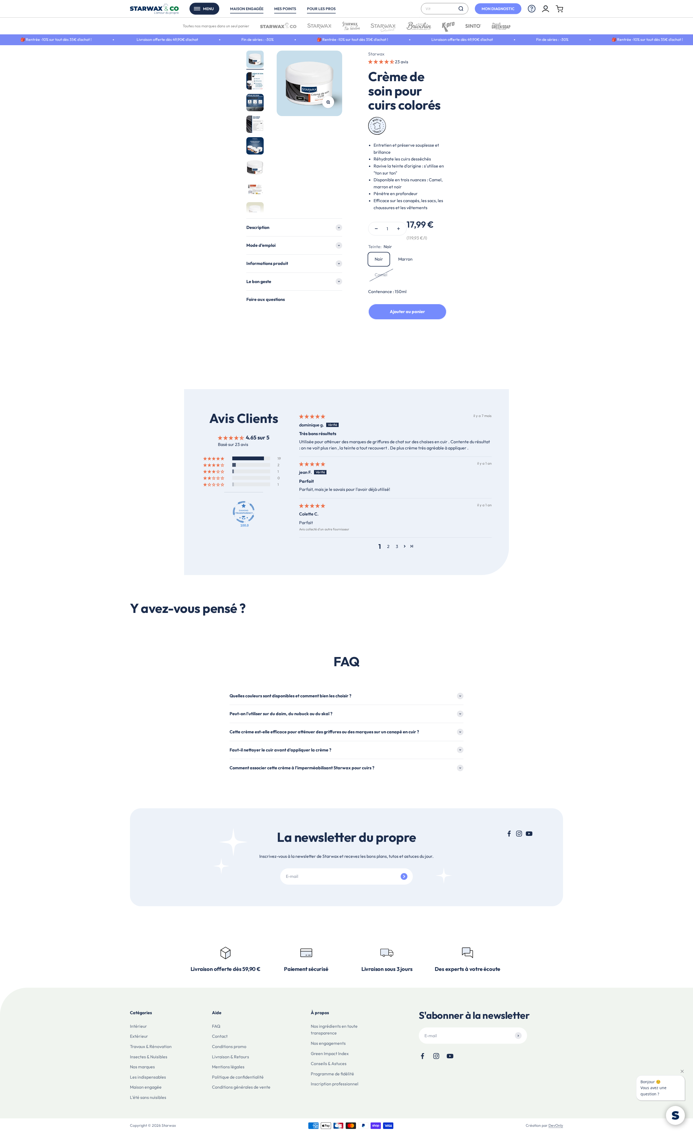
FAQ (216, 1026)
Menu (208, 8)
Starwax (376, 54)
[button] (381, 61)
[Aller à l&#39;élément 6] (255, 168)
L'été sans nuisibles (148, 1097)
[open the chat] (675, 1115)
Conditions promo (229, 1046)
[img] (312, 416)
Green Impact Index (330, 1053)
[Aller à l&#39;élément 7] (255, 189)
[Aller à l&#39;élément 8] (255, 211)
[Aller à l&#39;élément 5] (255, 146)
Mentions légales (228, 1066)
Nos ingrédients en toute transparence (334, 1029)
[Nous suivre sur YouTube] (529, 833)
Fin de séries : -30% (210, 39)
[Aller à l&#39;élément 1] (255, 60)
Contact (220, 1036)
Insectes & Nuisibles (148, 1056)
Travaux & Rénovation (151, 1046)
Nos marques (142, 1066)
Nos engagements (328, 1043)
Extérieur (139, 1036)
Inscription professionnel (334, 1083)
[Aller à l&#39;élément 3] (255, 103)
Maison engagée (246, 8)
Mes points (285, 8)
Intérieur (138, 1026)
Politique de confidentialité (238, 1077)
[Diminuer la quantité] (376, 228)
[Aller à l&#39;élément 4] (255, 125)
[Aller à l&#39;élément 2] (255, 81)
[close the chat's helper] (682, 1071)
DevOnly (555, 1125)
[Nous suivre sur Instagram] (519, 833)
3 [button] (397, 546)
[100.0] (243, 512)
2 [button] (388, 546)
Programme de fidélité (332, 1073)
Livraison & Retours (230, 1056)
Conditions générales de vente (241, 1087)
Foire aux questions (265, 299)
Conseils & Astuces (328, 1063)
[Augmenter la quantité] (398, 228)
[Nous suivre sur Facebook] (509, 833)
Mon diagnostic (498, 8)
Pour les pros (321, 8)
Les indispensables (148, 1077)
